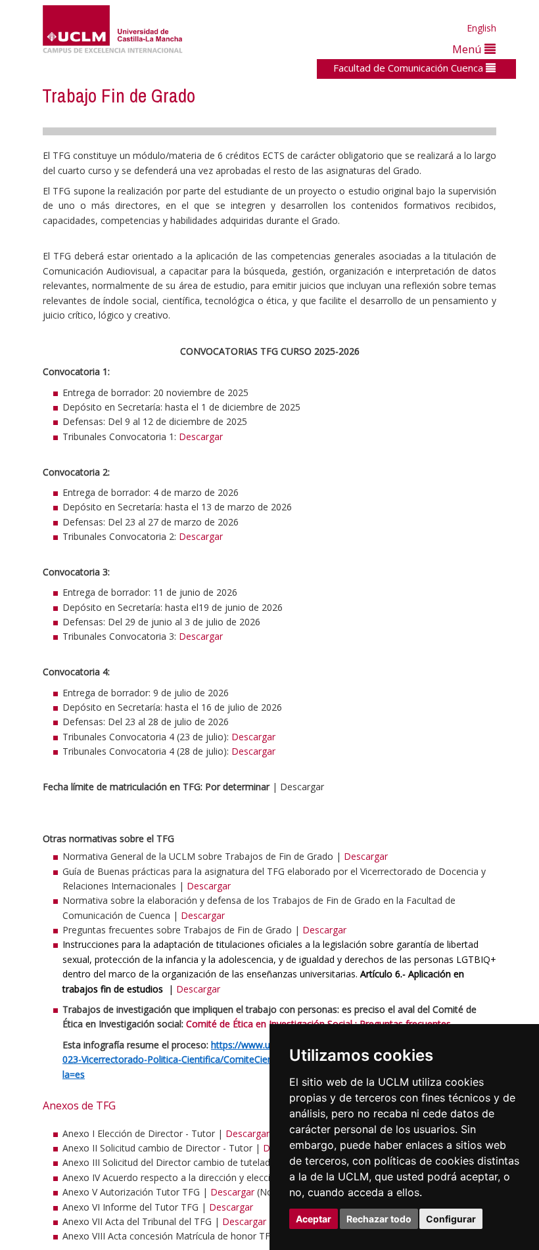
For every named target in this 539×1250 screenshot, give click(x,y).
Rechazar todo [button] (378, 1218)
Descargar (201, 436)
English (481, 28)
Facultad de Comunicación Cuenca (409, 67)
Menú (468, 48)
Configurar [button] (451, 1218)
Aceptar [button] (313, 1218)
